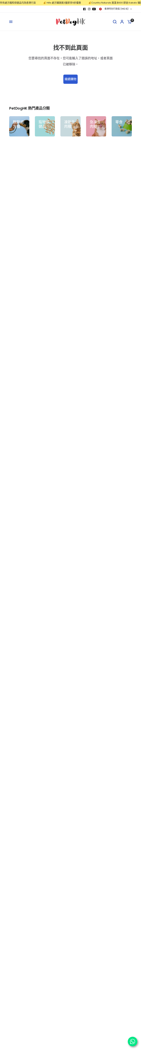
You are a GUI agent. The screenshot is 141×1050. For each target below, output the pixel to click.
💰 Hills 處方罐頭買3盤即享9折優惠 (57, 2)
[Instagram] (89, 9)
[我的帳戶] (122, 22)
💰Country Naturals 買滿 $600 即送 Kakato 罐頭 (111, 2)
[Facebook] (84, 9)
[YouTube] (94, 9)
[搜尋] (114, 22)
